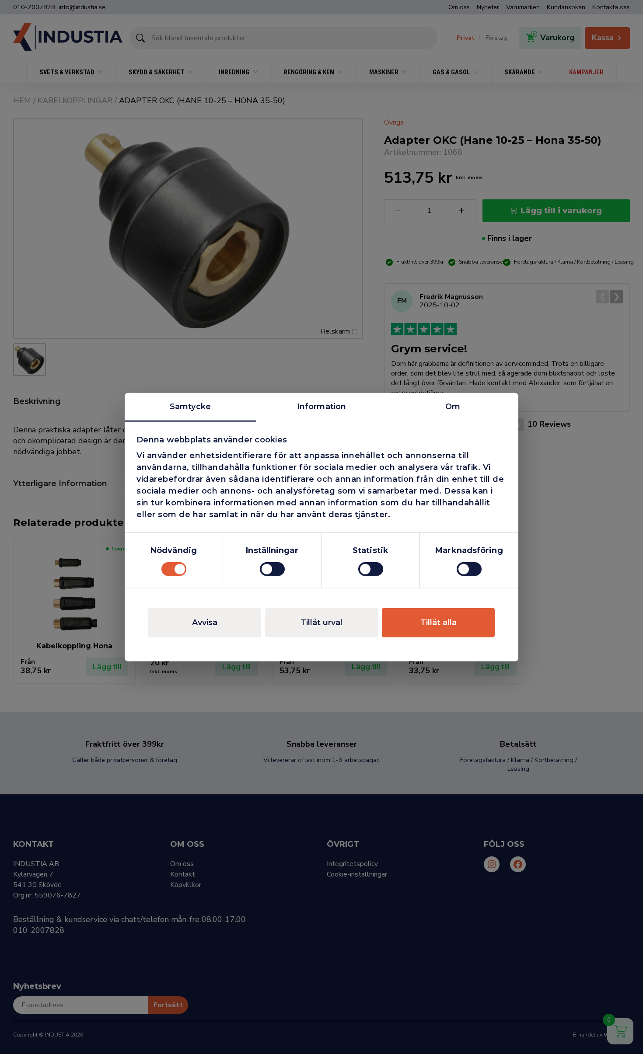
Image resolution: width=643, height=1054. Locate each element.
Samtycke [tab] (190, 406)
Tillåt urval (321, 622)
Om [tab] (452, 406)
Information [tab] (321, 406)
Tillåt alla (438, 622)
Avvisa (204, 622)
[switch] (272, 569)
